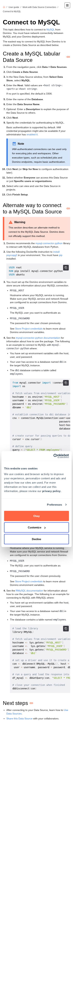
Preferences (54, 504)
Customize (34, 527)
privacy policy (51, 490)
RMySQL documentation (29, 590)
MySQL (50, 29)
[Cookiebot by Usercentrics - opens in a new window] (53, 456)
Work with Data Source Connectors (39, 7)
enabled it (32, 134)
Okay (36, 515)
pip (60, 255)
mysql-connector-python (49, 243)
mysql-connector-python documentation (38, 337)
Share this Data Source (19, 718)
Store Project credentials (29, 328)
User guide (14, 7)
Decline (36, 538)
